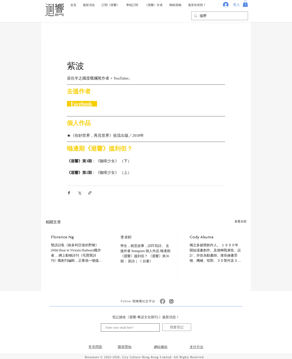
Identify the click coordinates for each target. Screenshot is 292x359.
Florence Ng (62, 237)
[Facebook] (162, 301)
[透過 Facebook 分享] (69, 193)
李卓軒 (126, 237)
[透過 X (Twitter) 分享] (79, 193)
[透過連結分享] (90, 193)
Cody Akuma (201, 237)
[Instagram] (171, 301)
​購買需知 (124, 347)
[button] (245, 3)
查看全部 (240, 221)
